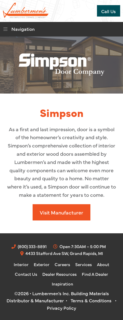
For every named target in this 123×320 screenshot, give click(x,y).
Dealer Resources (59, 274)
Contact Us (26, 274)
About (103, 264)
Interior (21, 264)
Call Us (108, 11)
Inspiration (62, 284)
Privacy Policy (61, 308)
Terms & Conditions (91, 300)
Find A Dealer (95, 274)
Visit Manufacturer (61, 212)
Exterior (41, 264)
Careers (62, 264)
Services (83, 264)
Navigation (23, 29)
